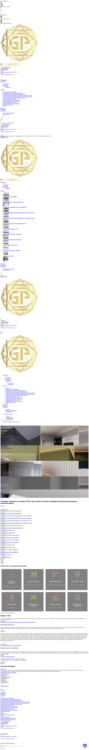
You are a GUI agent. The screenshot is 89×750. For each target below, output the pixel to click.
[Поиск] (2, 119)
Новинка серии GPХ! (6, 677)
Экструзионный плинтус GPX (10, 99)
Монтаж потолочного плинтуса (8, 714)
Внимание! (3, 680)
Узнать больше (4, 509)
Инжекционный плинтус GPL (10, 102)
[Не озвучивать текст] (1, 22)
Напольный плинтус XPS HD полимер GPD (13, 93)
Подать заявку (4, 80)
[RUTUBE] (3, 116)
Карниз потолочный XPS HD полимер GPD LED (14, 97)
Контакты (3, 110)
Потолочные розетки (7, 104)
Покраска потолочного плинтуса (8, 719)
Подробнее (3, 443)
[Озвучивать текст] (1, 20)
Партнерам (5, 85)
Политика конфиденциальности (8, 743)
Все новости (3, 669)
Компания (3, 81)
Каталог (2, 89)
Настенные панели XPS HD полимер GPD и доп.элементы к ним (17, 96)
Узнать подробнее (4, 496)
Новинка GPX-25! (5, 675)
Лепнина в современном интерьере (8, 718)
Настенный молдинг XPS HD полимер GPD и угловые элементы (17, 95)
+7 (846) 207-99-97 (6, 67)
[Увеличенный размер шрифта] (2, 5)
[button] (18, 622)
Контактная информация (8, 113)
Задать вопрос (6, 114)
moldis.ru (2, 136)
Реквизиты (8, 87)
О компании (6, 83)
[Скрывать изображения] (1, 17)
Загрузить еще (4, 682)
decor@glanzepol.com (5, 72)
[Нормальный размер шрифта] (1, 3)
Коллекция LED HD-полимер (9, 91)
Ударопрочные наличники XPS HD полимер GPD (14, 94)
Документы (6, 86)
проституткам (19, 136)
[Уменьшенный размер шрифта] (1, 2)
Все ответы (3, 620)
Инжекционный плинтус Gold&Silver (11, 103)
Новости (3, 108)
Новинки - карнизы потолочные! (9, 672)
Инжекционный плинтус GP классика (11, 100)
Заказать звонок (4, 69)
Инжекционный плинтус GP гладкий (11, 101)
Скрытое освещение (5, 717)
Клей (4, 106)
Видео (2, 715)
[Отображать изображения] (1, 16)
